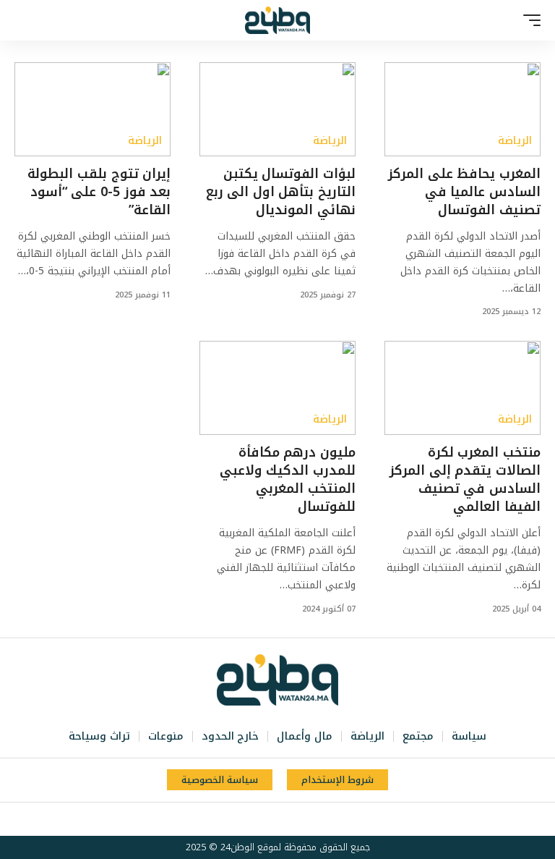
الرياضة (515, 140)
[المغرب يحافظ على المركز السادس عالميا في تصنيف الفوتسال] (462, 109)
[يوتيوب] (284, 819)
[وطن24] (277, 20)
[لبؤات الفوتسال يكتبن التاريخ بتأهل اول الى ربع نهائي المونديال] (277, 109)
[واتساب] (252, 819)
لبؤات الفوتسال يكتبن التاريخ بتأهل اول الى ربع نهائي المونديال (281, 191)
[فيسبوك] (316, 819)
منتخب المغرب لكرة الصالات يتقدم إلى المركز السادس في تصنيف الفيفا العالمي (465, 480)
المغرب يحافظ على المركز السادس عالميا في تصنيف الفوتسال (464, 191)
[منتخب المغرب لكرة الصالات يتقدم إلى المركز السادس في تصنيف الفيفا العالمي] (462, 388)
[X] (300, 819)
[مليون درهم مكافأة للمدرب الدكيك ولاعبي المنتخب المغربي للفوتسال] (277, 388)
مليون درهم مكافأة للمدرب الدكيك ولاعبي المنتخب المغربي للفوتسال (288, 480)
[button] (528, 20)
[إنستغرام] (268, 819)
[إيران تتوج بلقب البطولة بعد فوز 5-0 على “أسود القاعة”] (92, 109)
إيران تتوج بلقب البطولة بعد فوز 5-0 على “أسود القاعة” (99, 191)
